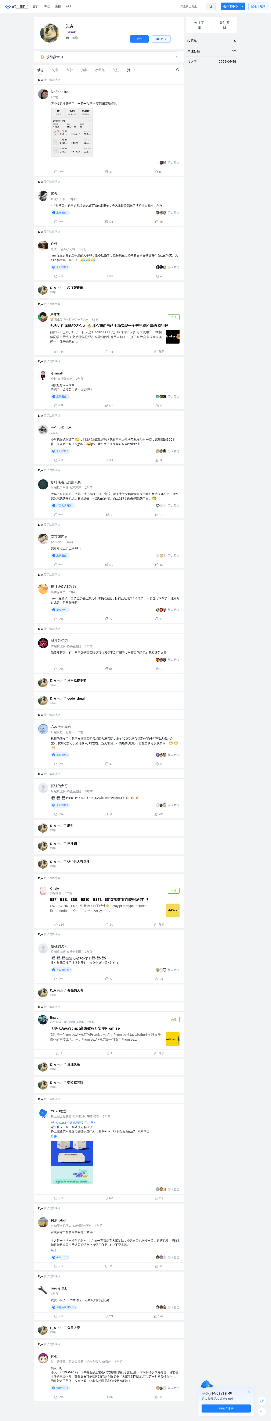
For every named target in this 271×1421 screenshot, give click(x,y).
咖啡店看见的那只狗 (66, 482)
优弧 (54, 1356)
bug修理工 (59, 1288)
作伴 (54, 243)
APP (69, 6)
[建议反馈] (261, 1400)
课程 (58, 6)
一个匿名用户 (61, 427)
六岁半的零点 (61, 727)
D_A (40, 80)
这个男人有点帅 (78, 862)
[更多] (261, 1411)
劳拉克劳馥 (75, 1082)
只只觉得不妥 (76, 680)
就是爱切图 (59, 641)
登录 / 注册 (226, 1408)
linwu (54, 1017)
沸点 (47, 6)
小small (57, 373)
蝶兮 (54, 193)
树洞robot (58, 1220)
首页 (36, 6)
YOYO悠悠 (59, 1111)
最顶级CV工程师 (63, 586)
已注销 (72, 844)
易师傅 (55, 315)
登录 (258, 6)
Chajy (54, 889)
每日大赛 (73, 1328)
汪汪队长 (73, 1064)
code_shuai (76, 698)
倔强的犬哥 (59, 786)
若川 (70, 825)
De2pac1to (59, 92)
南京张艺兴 (59, 536)
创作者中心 (230, 6)
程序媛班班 (75, 288)
